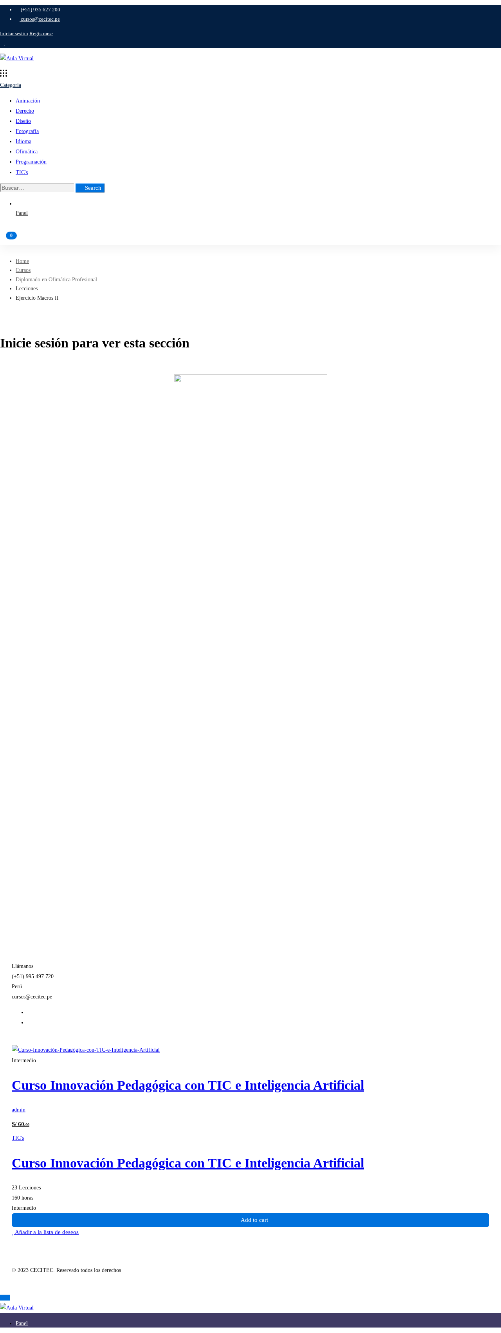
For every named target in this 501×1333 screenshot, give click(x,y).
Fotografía (27, 131)
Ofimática (27, 152)
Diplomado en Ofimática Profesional (56, 279)
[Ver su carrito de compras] (250, 239)
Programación (31, 162)
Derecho (25, 111)
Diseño (23, 121)
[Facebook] (29, 1012)
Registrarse (41, 33)
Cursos (23, 270)
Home (22, 261)
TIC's (22, 172)
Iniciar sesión (14, 33)
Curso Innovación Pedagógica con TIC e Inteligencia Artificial (188, 1085)
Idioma (23, 141)
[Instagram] (29, 1022)
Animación (28, 101)
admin (18, 1110)
